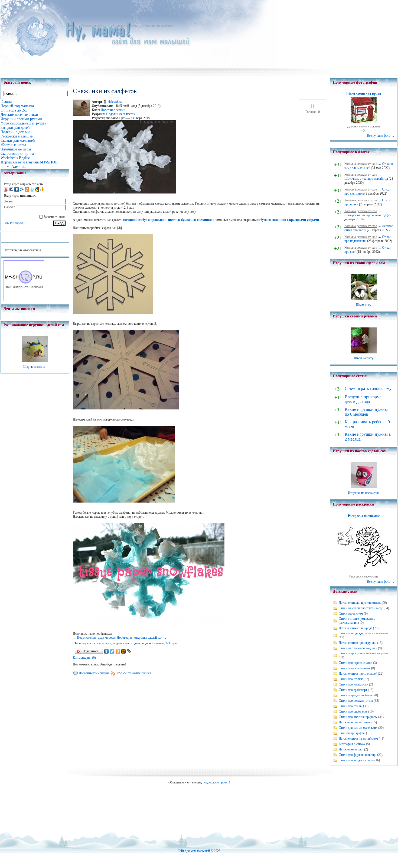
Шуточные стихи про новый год (366, 179)
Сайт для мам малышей (194, 851)
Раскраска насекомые (364, 516)
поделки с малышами (96, 643)
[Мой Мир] (123, 651)
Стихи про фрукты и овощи (357, 755)
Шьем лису (363, 305)
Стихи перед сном (351, 613)
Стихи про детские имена (356, 701)
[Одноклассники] (118, 651)
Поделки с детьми (125, 25)
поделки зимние (153, 643)
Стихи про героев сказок (355, 663)
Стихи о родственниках (354, 668)
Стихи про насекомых (353, 684)
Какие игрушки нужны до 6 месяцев (366, 411)
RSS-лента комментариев (134, 673)
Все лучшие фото (378, 135)
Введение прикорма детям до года (363, 399)
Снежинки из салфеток (157, 25)
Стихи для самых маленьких (358, 728)
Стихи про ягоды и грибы (356, 760)
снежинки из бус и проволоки (145, 220)
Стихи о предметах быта (355, 695)
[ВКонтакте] (106, 651)
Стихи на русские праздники (358, 648)
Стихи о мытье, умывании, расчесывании (357, 621)
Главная (71, 25)
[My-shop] (24, 300)
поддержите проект (216, 782)
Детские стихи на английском (358, 738)
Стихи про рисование (353, 711)
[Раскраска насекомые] (364, 572)
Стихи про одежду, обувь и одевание (363, 633)
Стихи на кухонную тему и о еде (361, 608)
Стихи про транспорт (353, 690)
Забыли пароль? (14, 223)
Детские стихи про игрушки (357, 643)
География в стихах (352, 744)
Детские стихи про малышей (358, 673)
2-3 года (171, 643)
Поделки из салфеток (120, 114)
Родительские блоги (94, 25)
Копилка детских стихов (360, 164)
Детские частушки (351, 749)
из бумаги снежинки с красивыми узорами (287, 220)
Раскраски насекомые (363, 576)
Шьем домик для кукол (363, 94)
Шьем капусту (363, 358)
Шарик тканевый (34, 367)
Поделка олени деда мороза (96, 637)
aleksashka (115, 102)
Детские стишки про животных (360, 603)
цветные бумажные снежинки (190, 220)
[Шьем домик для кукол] (364, 122)
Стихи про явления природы (358, 717)
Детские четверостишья (355, 722)
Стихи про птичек (351, 679)
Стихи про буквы (350, 706)
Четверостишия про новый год (365, 215)
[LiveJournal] (129, 651)
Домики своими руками (363, 126)
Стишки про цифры (352, 733)
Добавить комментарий (94, 673)
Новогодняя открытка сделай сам (139, 637)
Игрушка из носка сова (363, 493)
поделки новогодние (127, 643)
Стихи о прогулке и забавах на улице (363, 653)
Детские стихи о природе (355, 628)
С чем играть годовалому (368, 388)
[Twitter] (112, 651)
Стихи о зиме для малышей (368, 166)
